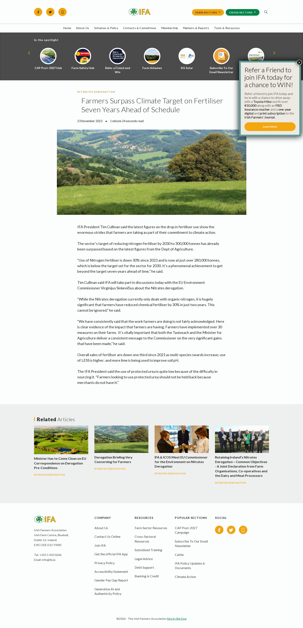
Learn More (270, 126)
